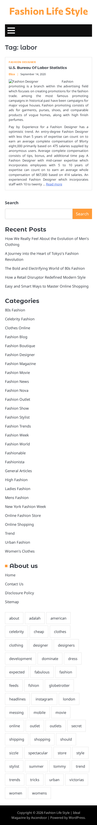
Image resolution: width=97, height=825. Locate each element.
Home (10, 574)
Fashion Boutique (20, 345)
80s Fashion (15, 309)
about (14, 618)
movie (60, 712)
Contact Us (14, 583)
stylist (14, 766)
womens (39, 793)
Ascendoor (39, 817)
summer (36, 766)
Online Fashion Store (23, 515)
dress (72, 658)
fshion (33, 685)
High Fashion (16, 479)
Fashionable (15, 452)
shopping (42, 739)
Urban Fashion (17, 542)
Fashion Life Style (48, 11)
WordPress (77, 817)
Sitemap (12, 601)
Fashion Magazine (20, 363)
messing (16, 712)
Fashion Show (17, 408)
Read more (54, 184)
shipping (16, 739)
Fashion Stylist (17, 417)
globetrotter (59, 685)
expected (17, 671)
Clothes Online (17, 327)
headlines (17, 698)
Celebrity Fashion (20, 318)
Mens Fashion (17, 497)
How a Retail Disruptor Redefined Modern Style (45, 277)
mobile (40, 712)
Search (11, 202)
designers (66, 645)
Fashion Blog (16, 336)
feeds (13, 685)
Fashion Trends (18, 426)
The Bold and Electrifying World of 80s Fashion (45, 268)
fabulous (42, 671)
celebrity (16, 631)
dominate (50, 658)
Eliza (12, 74)
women (15, 793)
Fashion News (17, 381)
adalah (35, 618)
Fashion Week (17, 434)
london (69, 698)
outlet (35, 725)
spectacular (38, 752)
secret (76, 725)
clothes (60, 631)
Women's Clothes (20, 551)
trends (14, 779)
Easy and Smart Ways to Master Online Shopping (47, 286)
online (14, 725)
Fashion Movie (17, 372)
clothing (16, 645)
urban (54, 779)
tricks (34, 779)
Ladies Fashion (17, 488)
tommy (59, 766)
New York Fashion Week (25, 506)
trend (80, 766)
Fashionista (14, 461)
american (58, 618)
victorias (76, 779)
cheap (39, 631)
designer (40, 645)
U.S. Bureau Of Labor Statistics (38, 68)
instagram (44, 698)
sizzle (13, 752)
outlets (55, 725)
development (20, 658)
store (62, 752)
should (66, 739)
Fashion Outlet (17, 399)
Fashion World (17, 443)
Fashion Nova (16, 390)
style (80, 752)
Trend (10, 533)
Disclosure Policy (19, 592)
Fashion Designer (22, 62)
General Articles (18, 470)
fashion (65, 671)
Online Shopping (19, 524)
